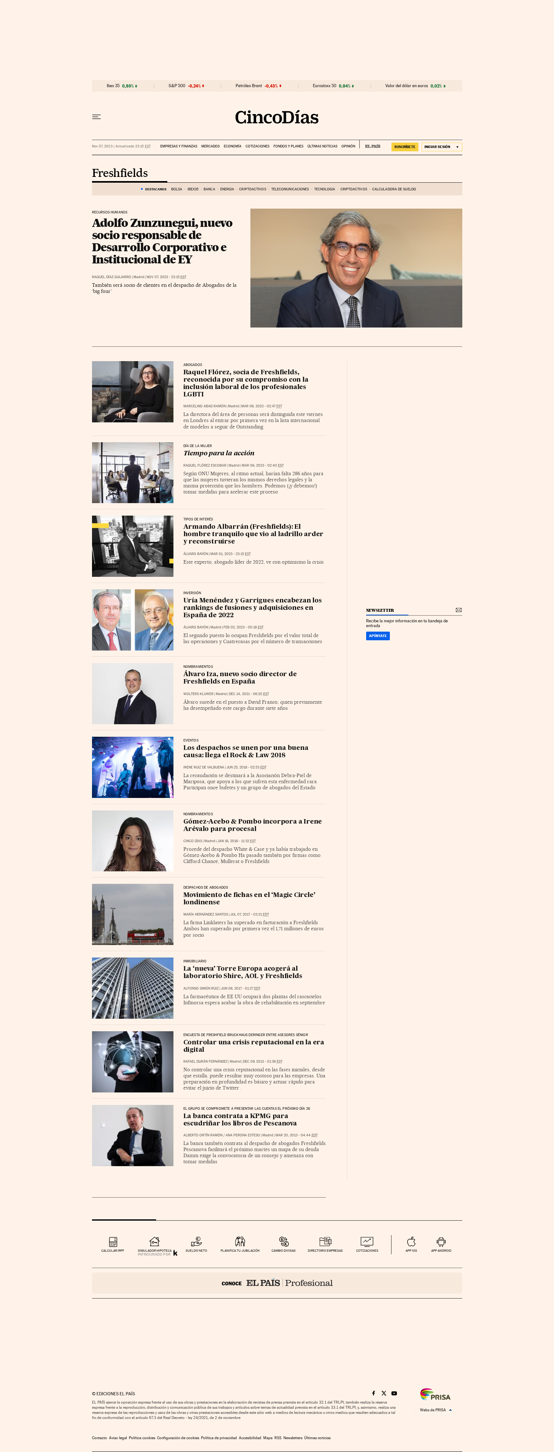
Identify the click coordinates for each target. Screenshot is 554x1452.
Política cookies (142, 1438)
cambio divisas (284, 1250)
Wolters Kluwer (198, 694)
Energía (227, 189)
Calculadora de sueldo (394, 189)
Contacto (99, 1438)
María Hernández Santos (205, 914)
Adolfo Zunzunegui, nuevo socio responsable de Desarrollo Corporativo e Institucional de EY (162, 241)
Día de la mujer (197, 446)
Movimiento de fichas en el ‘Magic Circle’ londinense (249, 899)
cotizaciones (367, 1250)
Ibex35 (193, 189)
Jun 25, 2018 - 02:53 (246, 767)
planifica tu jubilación (240, 1250)
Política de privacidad (219, 1438)
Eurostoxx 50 (324, 86)
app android (441, 1250)
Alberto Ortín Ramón (202, 1135)
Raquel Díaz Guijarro (111, 277)
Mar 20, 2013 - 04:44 (296, 1135)
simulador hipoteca (155, 1250)
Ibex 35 (113, 86)
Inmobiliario (195, 961)
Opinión (348, 146)
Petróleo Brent (249, 86)
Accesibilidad (250, 1438)
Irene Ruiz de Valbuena (203, 767)
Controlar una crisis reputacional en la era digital (253, 1046)
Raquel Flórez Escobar (204, 465)
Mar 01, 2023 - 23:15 (230, 554)
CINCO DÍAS (192, 841)
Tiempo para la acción (218, 454)
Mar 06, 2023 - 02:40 (263, 465)
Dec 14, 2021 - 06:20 (249, 694)
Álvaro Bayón (195, 554)
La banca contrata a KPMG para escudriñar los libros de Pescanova (240, 1120)
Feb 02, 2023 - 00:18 (243, 627)
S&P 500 (177, 86)
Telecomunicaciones (290, 189)
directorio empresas (325, 1250)
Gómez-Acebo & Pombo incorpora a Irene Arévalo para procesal (252, 826)
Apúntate (378, 636)
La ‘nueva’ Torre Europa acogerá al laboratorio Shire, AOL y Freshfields (242, 973)
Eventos (190, 741)
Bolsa (176, 189)
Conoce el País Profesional (277, 1283)
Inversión (192, 593)
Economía (232, 146)
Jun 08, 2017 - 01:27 (240, 988)
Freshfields (119, 174)
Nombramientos (198, 667)
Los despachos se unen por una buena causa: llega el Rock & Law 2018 (245, 752)
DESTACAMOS (155, 189)
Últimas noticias (322, 146)
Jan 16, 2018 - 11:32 (236, 841)
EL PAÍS (369, 144)
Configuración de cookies (178, 1438)
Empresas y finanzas (178, 146)
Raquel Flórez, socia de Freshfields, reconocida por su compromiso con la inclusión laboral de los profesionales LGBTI (245, 383)
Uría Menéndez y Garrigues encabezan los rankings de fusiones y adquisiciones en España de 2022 (252, 608)
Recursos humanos (110, 212)
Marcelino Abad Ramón (204, 406)
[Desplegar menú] (96, 117)
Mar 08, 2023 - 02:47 (261, 406)
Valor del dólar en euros (406, 86)
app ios (411, 1250)
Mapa (268, 1438)
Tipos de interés (198, 519)
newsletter (380, 610)
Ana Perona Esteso (243, 1135)
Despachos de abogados (205, 888)
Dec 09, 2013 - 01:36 (262, 1061)
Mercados (210, 146)
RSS (277, 1438)
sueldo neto (196, 1250)
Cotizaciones (257, 146)
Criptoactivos (252, 189)
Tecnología (324, 189)
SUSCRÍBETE (405, 147)
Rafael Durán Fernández (205, 1061)
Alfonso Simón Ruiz (201, 988)
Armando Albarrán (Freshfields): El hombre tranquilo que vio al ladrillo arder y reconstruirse (253, 534)
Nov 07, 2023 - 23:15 (166, 277)
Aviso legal (118, 1438)
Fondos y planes (288, 146)
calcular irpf (112, 1250)
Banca (209, 189)
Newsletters (292, 1438)
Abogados (192, 365)
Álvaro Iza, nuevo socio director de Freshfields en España (240, 678)
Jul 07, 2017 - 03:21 (249, 914)
